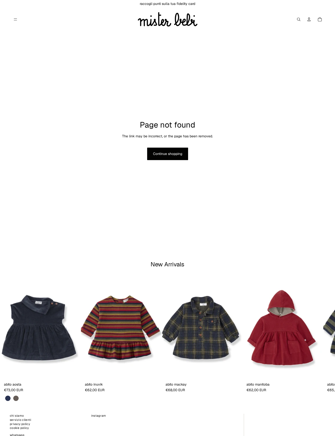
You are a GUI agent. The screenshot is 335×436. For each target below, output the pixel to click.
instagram (98, 416)
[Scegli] (73, 372)
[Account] (309, 19)
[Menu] (15, 19)
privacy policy (20, 424)
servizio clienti (20, 420)
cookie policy (19, 428)
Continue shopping (167, 154)
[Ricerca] (298, 19)
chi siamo (17, 416)
